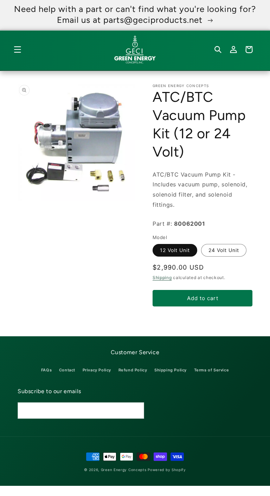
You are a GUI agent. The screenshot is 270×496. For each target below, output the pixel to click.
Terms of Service (211, 370)
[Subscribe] (136, 410)
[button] (21, 49)
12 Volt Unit (175, 250)
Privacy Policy (97, 370)
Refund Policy (132, 370)
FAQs (46, 370)
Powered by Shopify (167, 470)
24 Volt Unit (223, 250)
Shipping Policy (170, 370)
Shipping (162, 277)
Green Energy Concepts (124, 470)
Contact (67, 370)
